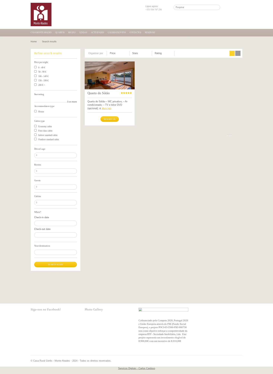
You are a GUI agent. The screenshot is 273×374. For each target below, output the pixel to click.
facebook (33, 321)
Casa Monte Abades (41, 32)
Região (72, 32)
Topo (229, 135)
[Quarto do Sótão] (110, 78)
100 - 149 (43, 76)
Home (34, 41)
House (41, 111)
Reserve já (110, 119)
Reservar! (150, 32)
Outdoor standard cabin (48, 139)
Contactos (135, 32)
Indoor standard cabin (47, 135)
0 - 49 (41, 67)
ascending (125, 53)
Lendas (83, 32)
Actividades (97, 32)
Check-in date (41, 217)
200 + (41, 85)
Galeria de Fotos (117, 32)
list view (237, 53)
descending (125, 54)
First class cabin (45, 130)
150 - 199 (43, 80)
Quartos (59, 32)
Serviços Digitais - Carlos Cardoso (136, 368)
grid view (232, 53)
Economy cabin (45, 126)
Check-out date (42, 229)
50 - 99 (42, 72)
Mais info (106, 108)
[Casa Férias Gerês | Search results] (41, 14)
